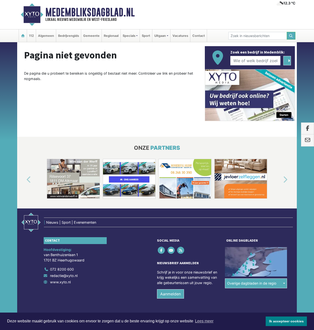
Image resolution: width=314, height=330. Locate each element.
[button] (23, 180)
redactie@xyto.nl (64, 276)
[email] (307, 140)
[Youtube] (171, 250)
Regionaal (111, 36)
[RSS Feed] (181, 250)
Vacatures (180, 36)
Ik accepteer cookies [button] (286, 321)
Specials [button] (129, 36)
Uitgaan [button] (160, 36)
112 (31, 36)
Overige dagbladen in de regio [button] (251, 283)
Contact (198, 36)
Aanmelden (170, 293)
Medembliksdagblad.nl (90, 12)
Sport (146, 36)
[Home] (23, 35)
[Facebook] (162, 250)
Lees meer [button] (204, 321)
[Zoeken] (291, 36)
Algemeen (46, 36)
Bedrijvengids (68, 36)
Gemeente (91, 36)
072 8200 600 (62, 269)
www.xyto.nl (60, 282)
